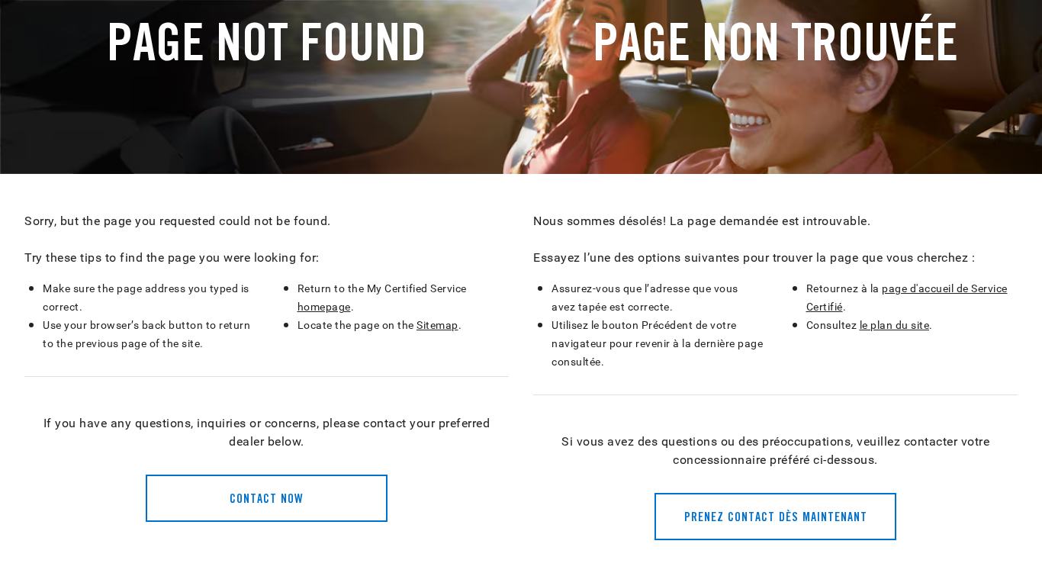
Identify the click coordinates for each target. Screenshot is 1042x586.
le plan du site (895, 324)
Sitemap (437, 324)
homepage (324, 306)
